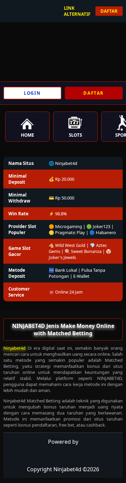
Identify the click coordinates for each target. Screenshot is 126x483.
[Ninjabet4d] (23, 9)
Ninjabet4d (14, 348)
